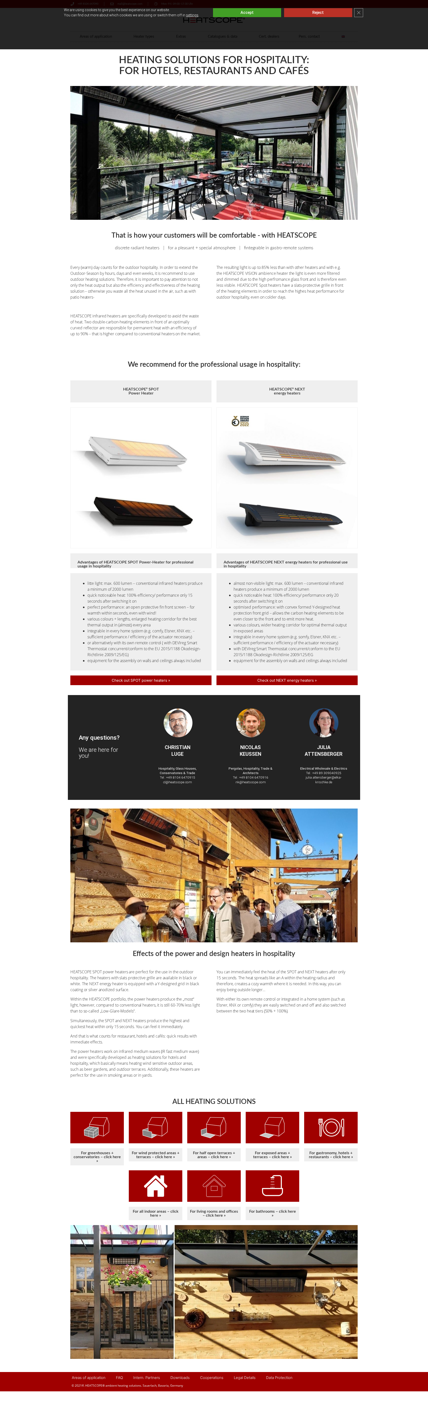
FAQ (119, 1377)
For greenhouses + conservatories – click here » (97, 1157)
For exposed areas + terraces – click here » (272, 1155)
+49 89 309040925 (326, 773)
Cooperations (211, 1377)
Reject (318, 12)
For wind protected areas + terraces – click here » (155, 1155)
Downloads (180, 1377)
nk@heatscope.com (251, 782)
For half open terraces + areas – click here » (214, 1155)
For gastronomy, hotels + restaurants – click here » (331, 1155)
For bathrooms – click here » (272, 1213)
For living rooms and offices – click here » (214, 1213)
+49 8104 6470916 (253, 777)
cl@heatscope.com (177, 782)
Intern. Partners (146, 1377)
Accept (247, 12)
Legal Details (245, 1377)
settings (192, 15)
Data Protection (279, 1377)
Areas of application (89, 1377)
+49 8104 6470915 (180, 777)
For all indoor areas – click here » (155, 1213)
